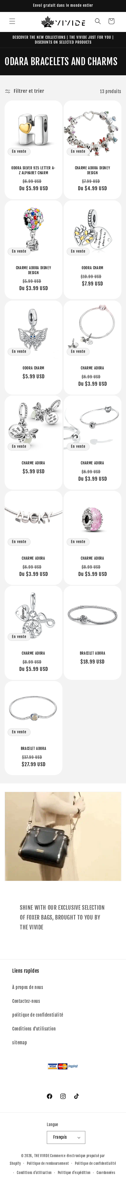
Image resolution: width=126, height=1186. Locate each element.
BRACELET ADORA (92, 653)
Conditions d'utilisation (34, 1028)
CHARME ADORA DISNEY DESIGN (92, 170)
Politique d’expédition (74, 1173)
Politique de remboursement (48, 1163)
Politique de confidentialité (95, 1163)
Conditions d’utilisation (34, 1173)
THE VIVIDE (42, 1156)
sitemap (19, 1042)
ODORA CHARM (92, 268)
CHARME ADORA (92, 368)
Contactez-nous (26, 1001)
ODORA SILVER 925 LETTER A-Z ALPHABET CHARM (33, 170)
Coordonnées (106, 1173)
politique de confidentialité (37, 1015)
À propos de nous (27, 987)
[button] (12, 21)
